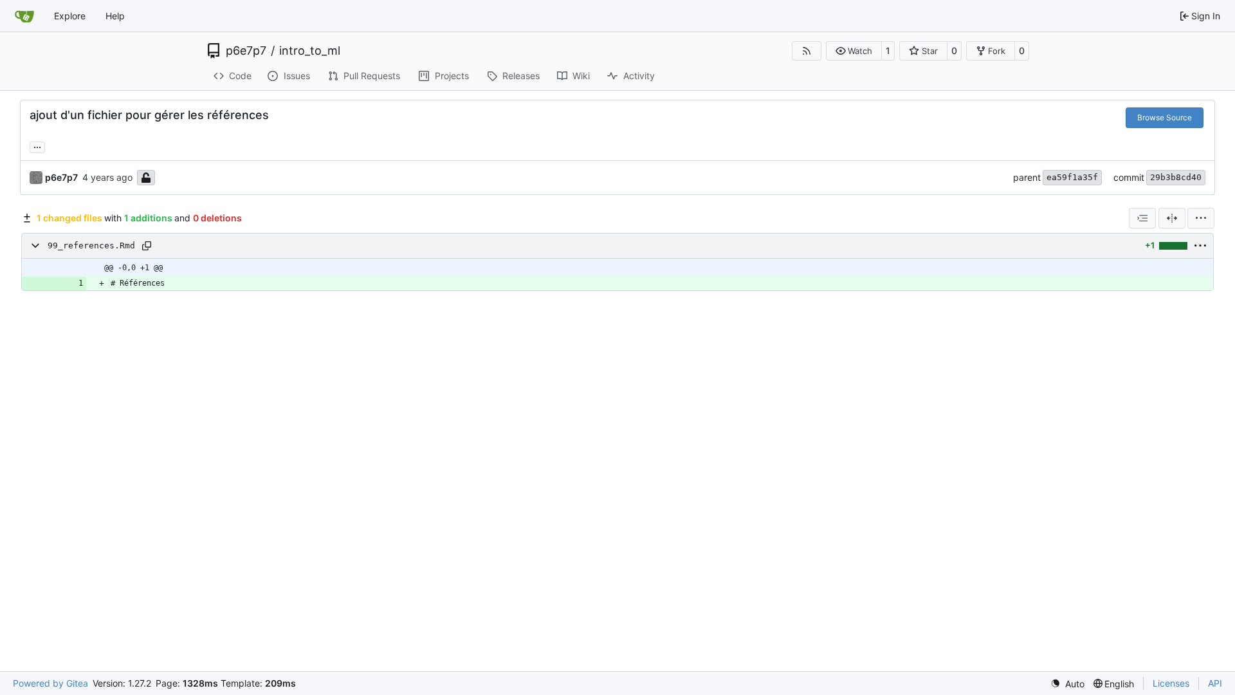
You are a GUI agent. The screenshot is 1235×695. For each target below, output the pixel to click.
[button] (854, 50)
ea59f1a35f (1072, 177)
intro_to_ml (309, 50)
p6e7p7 (246, 50)
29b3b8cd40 (1176, 177)
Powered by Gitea (50, 683)
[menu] (1200, 218)
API (1215, 683)
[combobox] (1142, 218)
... (37, 146)
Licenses (1171, 683)
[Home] (24, 16)
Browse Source (1164, 117)
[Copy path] (147, 246)
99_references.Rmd (91, 245)
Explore (70, 15)
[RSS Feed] (806, 50)
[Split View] (1171, 218)
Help (115, 15)
